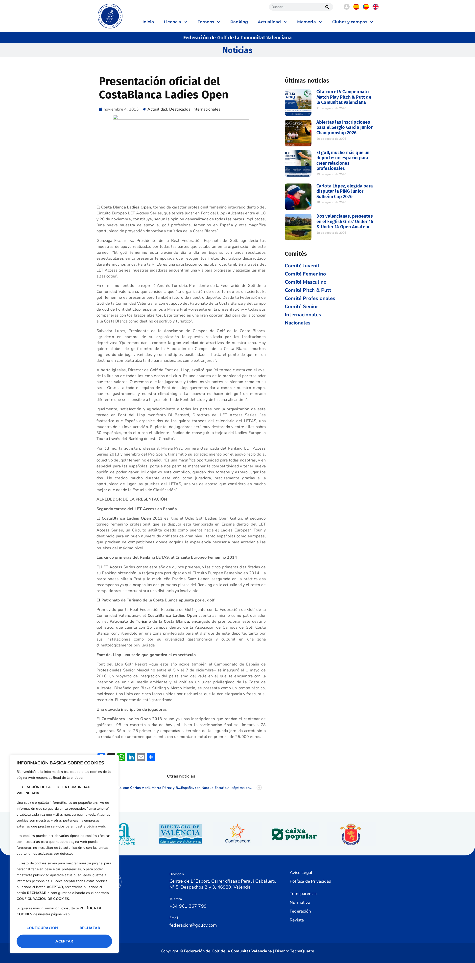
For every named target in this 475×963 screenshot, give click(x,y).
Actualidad (157, 109)
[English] (376, 8)
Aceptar (64, 941)
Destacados (179, 109)
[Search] (327, 7)
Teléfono (175, 899)
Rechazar (90, 927)
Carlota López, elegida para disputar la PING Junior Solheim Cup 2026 (344, 191)
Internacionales (206, 109)
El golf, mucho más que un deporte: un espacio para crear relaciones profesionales (343, 160)
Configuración (42, 927)
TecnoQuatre (302, 951)
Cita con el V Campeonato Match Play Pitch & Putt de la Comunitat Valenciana (343, 97)
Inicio (148, 22)
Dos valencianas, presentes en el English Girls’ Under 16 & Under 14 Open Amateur (344, 221)
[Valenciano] (366, 8)
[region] (64, 854)
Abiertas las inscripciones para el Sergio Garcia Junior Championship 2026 (344, 127)
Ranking (239, 22)
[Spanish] (356, 8)
